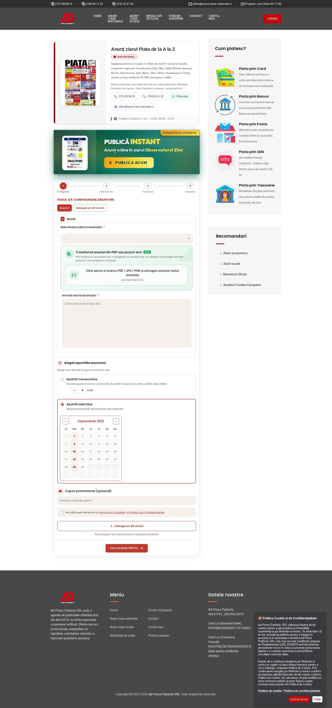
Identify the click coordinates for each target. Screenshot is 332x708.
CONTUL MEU (214, 17)
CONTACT (196, 16)
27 (115, 459)
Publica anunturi (158, 635)
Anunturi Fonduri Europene (241, 285)
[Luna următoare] (116, 421)
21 (66, 459)
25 (98, 459)
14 (66, 451)
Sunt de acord (298, 699)
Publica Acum (131, 162)
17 (90, 451)
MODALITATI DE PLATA (154, 17)
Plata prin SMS (251, 151)
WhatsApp (182, 96)
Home (114, 610)
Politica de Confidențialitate (147, 512)
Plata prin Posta (253, 124)
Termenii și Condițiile (112, 512)
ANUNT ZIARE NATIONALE (115, 18)
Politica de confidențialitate (302, 690)
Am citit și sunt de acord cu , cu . (115, 512)
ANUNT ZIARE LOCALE (135, 18)
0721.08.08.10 (127, 96)
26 (107, 459)
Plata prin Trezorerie (257, 185)
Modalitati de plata (122, 635)
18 (99, 451)
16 (82, 451)
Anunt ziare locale (122, 627)
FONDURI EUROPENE (176, 17)
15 (74, 451)
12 (107, 444)
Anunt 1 (64, 208)
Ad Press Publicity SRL (164, 694)
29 (74, 467)
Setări (317, 699)
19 (107, 451)
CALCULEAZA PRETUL (124, 548)
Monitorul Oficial (234, 274)
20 (115, 451)
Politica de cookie (270, 690)
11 (99, 444)
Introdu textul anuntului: (80, 295)
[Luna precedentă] (65, 421)
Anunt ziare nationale (124, 618)
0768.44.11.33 (155, 96)
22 (74, 459)
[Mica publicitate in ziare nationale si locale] (67, 18)
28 (66, 467)
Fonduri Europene (160, 610)
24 (90, 459)
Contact (153, 618)
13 (115, 444)
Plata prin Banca (254, 96)
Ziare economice (234, 253)
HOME (97, 16)
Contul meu (155, 627)
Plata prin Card (252, 68)
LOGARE (272, 18)
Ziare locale (231, 264)
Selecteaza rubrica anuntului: (83, 227)
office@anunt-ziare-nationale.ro (136, 106)
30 (82, 467)
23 (82, 459)
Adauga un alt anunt (90, 208)
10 (90, 444)
